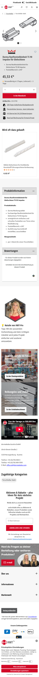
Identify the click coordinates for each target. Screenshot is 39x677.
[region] (19, 31)
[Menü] (2, 7)
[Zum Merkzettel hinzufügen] (35, 51)
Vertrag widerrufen (9, 610)
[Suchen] (22, 7)
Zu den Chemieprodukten (14, 376)
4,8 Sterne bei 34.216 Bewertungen (19, 113)
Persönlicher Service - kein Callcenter (20, 109)
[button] (19, 170)
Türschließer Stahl (9, 480)
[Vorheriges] (3, 31)
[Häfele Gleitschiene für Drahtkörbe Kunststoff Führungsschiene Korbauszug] (19, 149)
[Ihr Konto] (32, 7)
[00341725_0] (19, 29)
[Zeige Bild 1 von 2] (18, 43)
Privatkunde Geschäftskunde (25, 2)
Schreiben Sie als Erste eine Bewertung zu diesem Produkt (19, 266)
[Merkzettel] (27, 7)
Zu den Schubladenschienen (15, 409)
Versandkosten (32, 617)
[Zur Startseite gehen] (9, 7)
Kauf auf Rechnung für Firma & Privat (20, 118)
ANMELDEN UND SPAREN (19, 528)
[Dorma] (12, 51)
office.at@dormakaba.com (16, 465)
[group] (19, 154)
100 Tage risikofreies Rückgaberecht (20, 105)
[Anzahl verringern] (5, 89)
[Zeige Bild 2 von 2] (21, 43)
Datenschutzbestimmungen (22, 539)
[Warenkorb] (37, 7)
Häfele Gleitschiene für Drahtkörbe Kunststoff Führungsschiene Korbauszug (18, 166)
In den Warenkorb (19, 95)
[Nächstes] (35, 31)
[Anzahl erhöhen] (34, 89)
